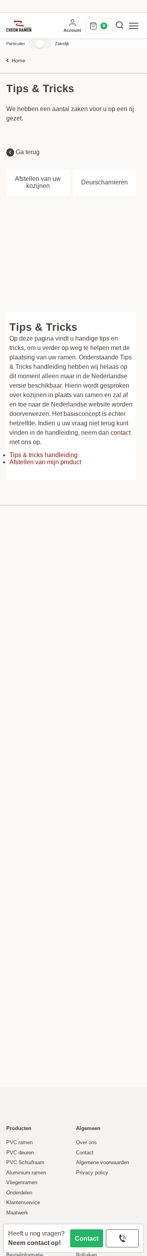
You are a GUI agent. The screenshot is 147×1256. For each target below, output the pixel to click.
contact (121, 432)
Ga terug (27, 152)
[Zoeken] (119, 25)
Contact (86, 1238)
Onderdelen (19, 1193)
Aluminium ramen (26, 1173)
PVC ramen (19, 1142)
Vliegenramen (21, 1182)
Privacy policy (92, 1173)
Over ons (86, 1142)
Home (18, 61)
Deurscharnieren (104, 182)
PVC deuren (20, 1153)
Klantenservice (23, 1202)
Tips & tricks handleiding (43, 455)
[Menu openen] (134, 25)
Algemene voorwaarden (102, 1162)
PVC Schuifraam (25, 1162)
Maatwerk (17, 1213)
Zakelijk (62, 43)
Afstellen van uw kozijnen (38, 182)
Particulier (15, 43)
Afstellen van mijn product (45, 462)
